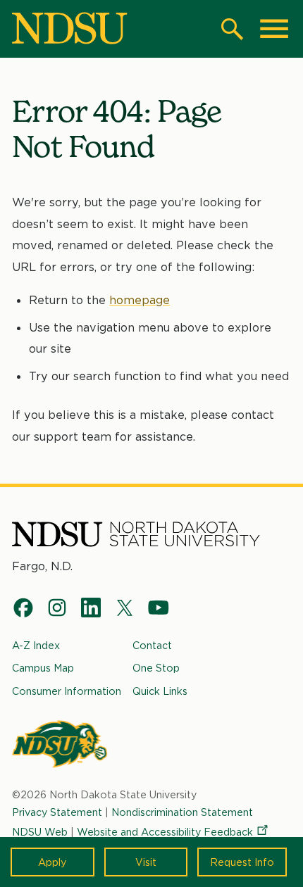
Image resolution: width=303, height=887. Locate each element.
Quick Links (159, 691)
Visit (145, 862)
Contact (152, 645)
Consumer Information (66, 691)
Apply (52, 862)
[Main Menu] (274, 29)
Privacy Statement (57, 812)
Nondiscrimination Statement (182, 812)
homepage (139, 300)
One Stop (156, 668)
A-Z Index (36, 645)
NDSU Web (40, 832)
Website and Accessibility (165, 832)
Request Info (242, 862)
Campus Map (43, 668)
